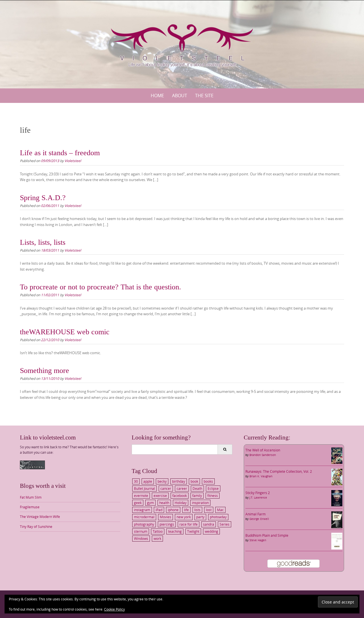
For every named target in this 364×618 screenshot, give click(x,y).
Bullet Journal (144, 488)
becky (162, 481)
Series (224, 524)
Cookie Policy (114, 609)
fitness (212, 495)
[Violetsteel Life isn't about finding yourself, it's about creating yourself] (182, 43)
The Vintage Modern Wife (40, 516)
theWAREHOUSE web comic (64, 332)
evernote (141, 495)
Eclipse (213, 488)
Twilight (193, 531)
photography (144, 524)
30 (136, 481)
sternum (140, 531)
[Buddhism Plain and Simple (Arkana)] (336, 540)
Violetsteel (73, 160)
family (197, 495)
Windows (141, 538)
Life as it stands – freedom (60, 153)
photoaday (218, 517)
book (194, 481)
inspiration (200, 502)
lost (209, 509)
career (182, 488)
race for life (188, 524)
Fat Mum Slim (31, 497)
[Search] (224, 449)
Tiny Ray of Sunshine (36, 526)
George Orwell (259, 519)
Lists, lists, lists (42, 242)
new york (184, 517)
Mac (220, 509)
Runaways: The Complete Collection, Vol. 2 (278, 471)
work (157, 538)
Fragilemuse (30, 507)
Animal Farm (255, 514)
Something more (44, 370)
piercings (167, 524)
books (208, 481)
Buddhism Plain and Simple (266, 535)
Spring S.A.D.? (43, 198)
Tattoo (158, 531)
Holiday (181, 502)
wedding (211, 531)
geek (138, 502)
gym (150, 502)
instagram (142, 509)
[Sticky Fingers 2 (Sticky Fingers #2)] (336, 497)
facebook (179, 495)
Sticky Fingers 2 (257, 492)
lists (197, 509)
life (186, 509)
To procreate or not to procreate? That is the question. (100, 287)
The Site (204, 95)
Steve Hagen (257, 540)
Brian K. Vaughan (260, 476)
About (179, 95)
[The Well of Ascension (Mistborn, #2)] (336, 455)
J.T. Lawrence (258, 497)
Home (157, 95)
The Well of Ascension (262, 450)
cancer (165, 488)
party (200, 517)
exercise (160, 495)
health (164, 502)
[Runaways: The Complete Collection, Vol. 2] (336, 476)
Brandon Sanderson (262, 455)
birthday (178, 481)
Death (197, 488)
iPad (159, 509)
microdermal (144, 517)
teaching (175, 531)
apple (147, 481)
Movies (165, 517)
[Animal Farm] (336, 519)
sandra (208, 524)
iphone (173, 509)
